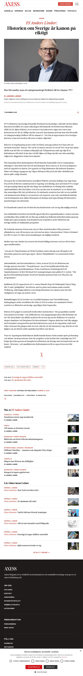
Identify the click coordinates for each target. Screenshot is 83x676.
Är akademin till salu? (21, 380)
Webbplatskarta (12, 605)
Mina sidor (9, 628)
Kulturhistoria (23, 367)
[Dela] (78, 112)
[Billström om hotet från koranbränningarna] (41, 439)
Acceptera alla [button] (34, 667)
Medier (35, 367)
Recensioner (38, 11)
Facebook (8, 643)
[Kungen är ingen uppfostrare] (41, 472)
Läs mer (64, 657)
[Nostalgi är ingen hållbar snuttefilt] (41, 535)
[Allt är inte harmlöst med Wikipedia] (41, 524)
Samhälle (8, 11)
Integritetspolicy (12, 601)
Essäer (49, 11)
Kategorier (9, 608)
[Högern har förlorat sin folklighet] (41, 461)
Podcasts (72, 11)
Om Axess (8, 590)
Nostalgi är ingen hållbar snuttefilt (27, 377)
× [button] (80, 651)
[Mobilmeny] (77, 4)
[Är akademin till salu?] (41, 501)
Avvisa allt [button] (50, 667)
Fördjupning (60, 11)
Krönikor (19, 11)
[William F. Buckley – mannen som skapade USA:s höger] (41, 450)
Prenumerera (65, 4)
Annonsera (9, 597)
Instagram (9, 647)
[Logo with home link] (41, 569)
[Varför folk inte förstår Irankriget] (41, 512)
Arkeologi (9, 367)
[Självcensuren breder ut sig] (41, 545)
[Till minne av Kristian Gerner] (41, 428)
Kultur (28, 11)
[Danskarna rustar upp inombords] (41, 417)
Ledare (41, 18)
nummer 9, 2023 (43, 390)
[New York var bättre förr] (41, 490)
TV (43, 367)
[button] (41, 672)
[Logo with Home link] (12, 4)
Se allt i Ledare (40, 552)
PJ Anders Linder (12, 96)
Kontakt (8, 593)
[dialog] (41, 662)
